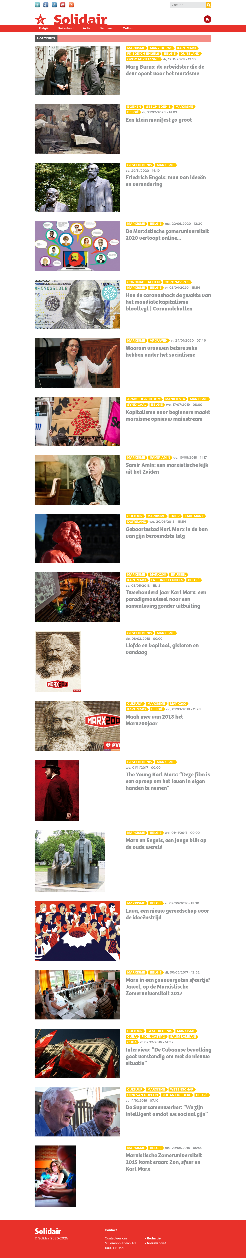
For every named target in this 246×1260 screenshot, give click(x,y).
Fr (208, 19)
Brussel (178, 575)
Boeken (134, 107)
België (43, 28)
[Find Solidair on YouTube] (63, 7)
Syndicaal (136, 405)
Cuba (132, 1037)
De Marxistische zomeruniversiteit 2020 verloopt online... (167, 234)
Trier (175, 516)
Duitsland (189, 54)
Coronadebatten (143, 282)
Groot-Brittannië (143, 59)
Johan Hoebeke (177, 1095)
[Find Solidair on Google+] (55, 7)
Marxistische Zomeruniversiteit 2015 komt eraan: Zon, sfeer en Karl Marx (164, 1162)
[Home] (51, 1233)
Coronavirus (177, 282)
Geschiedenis (158, 107)
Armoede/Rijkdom (143, 399)
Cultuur (128, 28)
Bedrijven (107, 28)
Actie (86, 28)
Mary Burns (161, 48)
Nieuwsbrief (156, 1243)
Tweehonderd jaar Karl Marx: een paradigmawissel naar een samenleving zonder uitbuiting (166, 599)
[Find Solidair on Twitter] (38, 7)
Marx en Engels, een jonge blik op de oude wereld (166, 844)
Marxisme (136, 48)
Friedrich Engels (143, 54)
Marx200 (158, 575)
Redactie (154, 1238)
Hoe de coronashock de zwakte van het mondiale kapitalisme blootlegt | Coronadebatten (168, 301)
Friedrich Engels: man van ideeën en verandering (166, 181)
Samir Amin (160, 458)
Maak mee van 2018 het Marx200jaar (154, 720)
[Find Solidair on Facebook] (46, 7)
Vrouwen (159, 341)
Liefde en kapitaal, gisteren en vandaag (162, 649)
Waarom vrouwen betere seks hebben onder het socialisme (161, 351)
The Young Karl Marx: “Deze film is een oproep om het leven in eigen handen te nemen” (168, 781)
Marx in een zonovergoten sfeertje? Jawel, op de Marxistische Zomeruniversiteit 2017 (168, 986)
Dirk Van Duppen (142, 1095)
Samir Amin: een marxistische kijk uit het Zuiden (167, 468)
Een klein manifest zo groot (159, 119)
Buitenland (66, 28)
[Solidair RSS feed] (71, 7)
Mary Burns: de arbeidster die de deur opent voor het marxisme (165, 70)
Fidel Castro (153, 1037)
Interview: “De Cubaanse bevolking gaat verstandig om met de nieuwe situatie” (168, 1056)
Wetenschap (181, 1089)
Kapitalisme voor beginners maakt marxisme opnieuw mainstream (168, 415)
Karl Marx (186, 48)
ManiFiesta (175, 399)
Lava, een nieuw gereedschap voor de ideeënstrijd (167, 914)
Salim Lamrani (183, 1037)
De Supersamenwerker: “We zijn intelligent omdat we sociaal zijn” (167, 1111)
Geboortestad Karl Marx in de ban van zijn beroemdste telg (167, 532)
